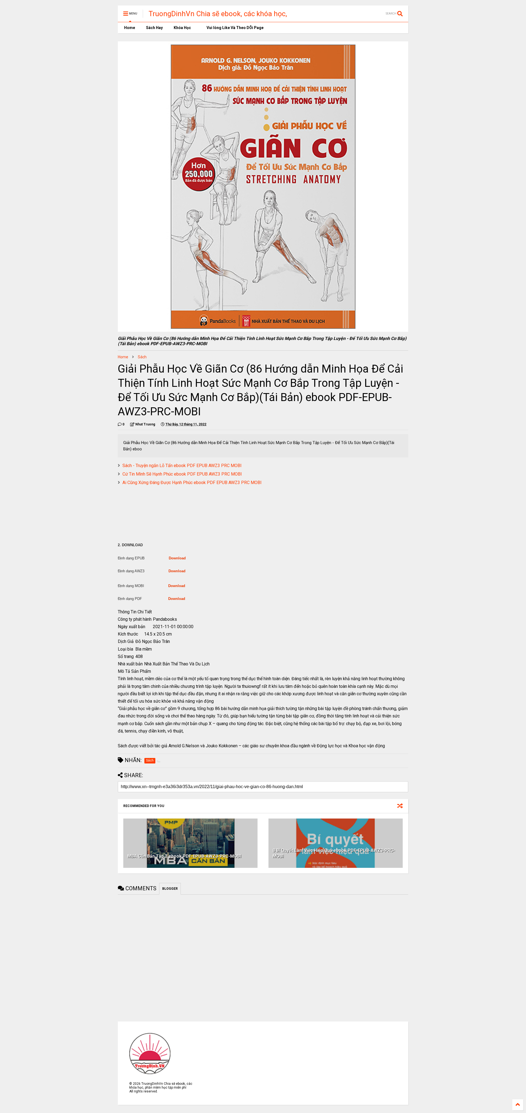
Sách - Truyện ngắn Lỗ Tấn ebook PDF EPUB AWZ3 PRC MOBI (182, 465)
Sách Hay (154, 27)
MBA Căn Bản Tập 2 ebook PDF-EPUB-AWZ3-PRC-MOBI (184, 856)
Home (129, 27)
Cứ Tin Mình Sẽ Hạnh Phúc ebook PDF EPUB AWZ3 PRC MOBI (182, 474)
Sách (142, 357)
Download (177, 558)
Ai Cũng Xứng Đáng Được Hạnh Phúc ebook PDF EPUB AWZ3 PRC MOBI (192, 482)
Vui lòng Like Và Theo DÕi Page (235, 27)
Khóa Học (182, 27)
